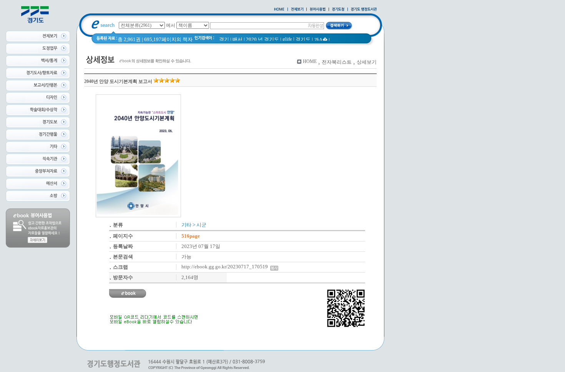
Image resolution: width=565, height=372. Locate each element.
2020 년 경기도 (262, 39)
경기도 (303, 39)
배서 (238, 39)
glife (287, 39)
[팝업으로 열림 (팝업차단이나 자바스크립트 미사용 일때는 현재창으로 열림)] (318, 9)
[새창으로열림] (338, 9)
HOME (310, 61)
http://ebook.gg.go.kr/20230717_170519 (225, 266)
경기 (224, 39)
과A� (320, 40)
